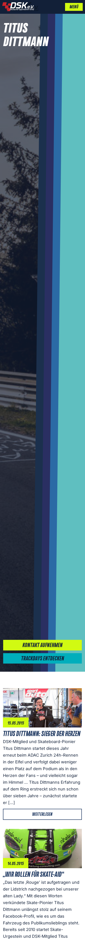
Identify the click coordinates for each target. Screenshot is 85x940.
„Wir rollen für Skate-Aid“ (33, 874)
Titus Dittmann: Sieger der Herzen (41, 734)
